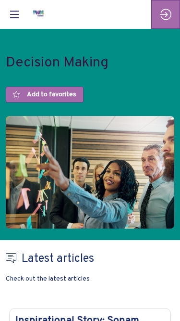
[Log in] (165, 14)
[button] (14, 14)
